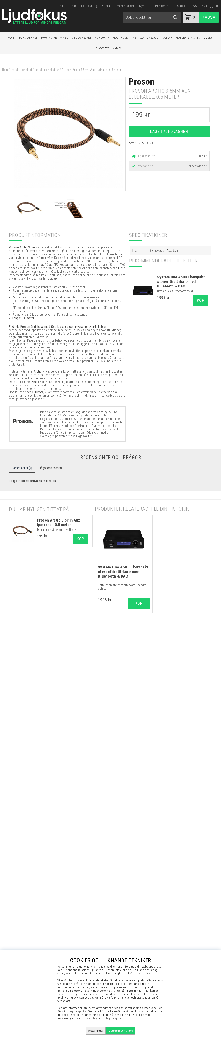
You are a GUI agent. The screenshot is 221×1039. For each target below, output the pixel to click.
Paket (12, 37)
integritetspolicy (77, 1011)
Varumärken (126, 6)
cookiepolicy (142, 973)
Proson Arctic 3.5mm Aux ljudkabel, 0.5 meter (58, 522)
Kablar (167, 37)
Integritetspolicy (114, 1018)
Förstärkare (28, 37)
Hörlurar (102, 37)
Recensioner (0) (22, 468)
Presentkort (164, 6)
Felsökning (89, 6)
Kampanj (119, 48)
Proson (142, 82)
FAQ (194, 6)
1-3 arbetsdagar (195, 166)
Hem (5, 69)
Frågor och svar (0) (50, 468)
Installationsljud (145, 37)
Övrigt (209, 37)
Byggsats (102, 48)
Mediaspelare (81, 37)
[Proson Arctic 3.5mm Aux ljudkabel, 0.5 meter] (68, 189)
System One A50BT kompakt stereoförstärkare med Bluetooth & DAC (181, 281)
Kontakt (107, 6)
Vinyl (64, 37)
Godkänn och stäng (121, 1030)
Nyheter (145, 6)
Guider (182, 6)
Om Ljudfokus (67, 6)
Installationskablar (47, 69)
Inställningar (95, 1030)
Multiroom (121, 37)
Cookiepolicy (90, 1018)
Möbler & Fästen (188, 37)
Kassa (209, 17)
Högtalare (49, 37)
